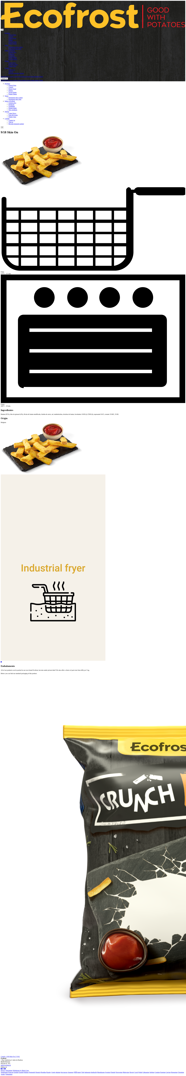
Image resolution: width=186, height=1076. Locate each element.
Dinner (11, 40)
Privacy (3, 1070)
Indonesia (87, 1072)
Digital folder (13, 57)
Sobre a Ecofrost (10, 50)
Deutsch (37, 1072)
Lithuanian (146, 1072)
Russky (48, 1072)
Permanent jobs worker (16, 47)
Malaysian (126, 1072)
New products (13, 59)
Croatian (157, 1072)
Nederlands (4, 1072)
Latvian (168, 1072)
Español (21, 1072)
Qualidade (12, 56)
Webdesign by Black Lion (21, 1070)
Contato (7, 68)
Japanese (70, 1072)
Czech (136, 1072)
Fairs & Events (13, 64)
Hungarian (174, 1072)
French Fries (12, 35)
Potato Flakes (13, 43)
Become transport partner (16, 73)
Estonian (163, 1072)
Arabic (3, 1074)
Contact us (12, 70)
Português (32, 1072)
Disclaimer (9, 1070)
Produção (11, 54)
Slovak (132, 1072)
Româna (43, 1072)
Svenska (107, 1072)
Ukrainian (181, 1072)
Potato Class (12, 66)
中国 (75, 1072)
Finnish (113, 1072)
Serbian (152, 1072)
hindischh (94, 1072)
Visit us (11, 71)
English (16, 1072)
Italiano (26, 1072)
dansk (79, 1072)
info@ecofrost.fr (6, 1065)
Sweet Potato (13, 42)
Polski (140, 1072)
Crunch (11, 36)
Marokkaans (101, 1072)
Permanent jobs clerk (15, 49)
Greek (53, 1072)
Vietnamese (8, 1074)
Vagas (6, 45)
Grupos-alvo (12, 52)
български (64, 1072)
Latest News (12, 63)
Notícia (7, 61)
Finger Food (12, 38)
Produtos (7, 33)
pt (1, 1)
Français (10, 1072)
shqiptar (58, 1072)
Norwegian (119, 1072)
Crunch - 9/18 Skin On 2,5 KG (10, 1056)
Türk (82, 1072)
